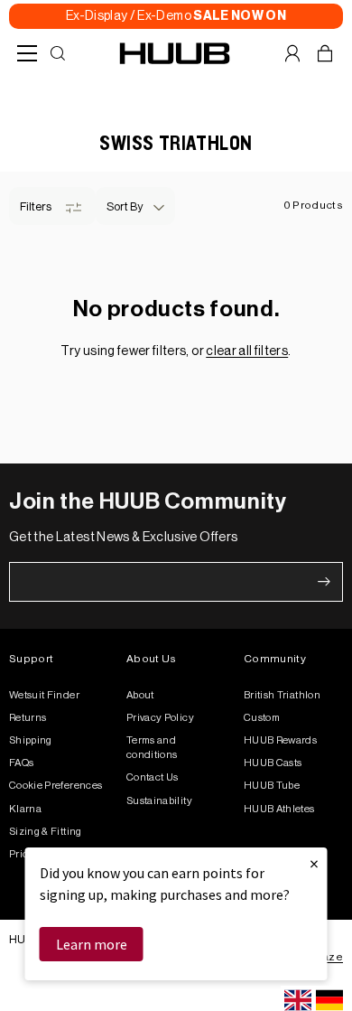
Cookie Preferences (55, 786)
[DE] (329, 1000)
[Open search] (58, 53)
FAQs (21, 763)
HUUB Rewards (280, 740)
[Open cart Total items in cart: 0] (325, 53)
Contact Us (152, 777)
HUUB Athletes (279, 809)
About (140, 695)
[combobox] (297, 1000)
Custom (262, 718)
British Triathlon (282, 695)
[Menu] (27, 53)
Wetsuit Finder (44, 695)
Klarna (25, 809)
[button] (135, 206)
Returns (27, 718)
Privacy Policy (160, 718)
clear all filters (247, 351)
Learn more (91, 944)
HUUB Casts (273, 763)
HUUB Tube (272, 786)
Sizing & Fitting (45, 832)
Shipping (30, 740)
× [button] (314, 863)
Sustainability (159, 801)
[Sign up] (324, 582)
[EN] (297, 1000)
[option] (329, 1000)
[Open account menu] (292, 53)
